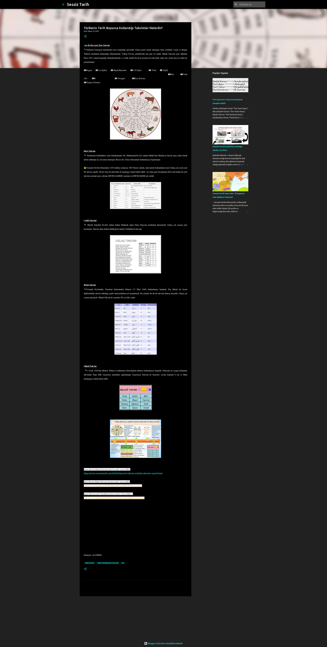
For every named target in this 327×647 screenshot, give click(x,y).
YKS (122, 563)
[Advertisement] (135, 618)
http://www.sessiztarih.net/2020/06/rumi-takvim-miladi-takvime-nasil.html (123, 473)
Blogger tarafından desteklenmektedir (165, 643)
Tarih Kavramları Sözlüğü (108, 563)
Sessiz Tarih (78, 4)
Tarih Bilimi (89, 563)
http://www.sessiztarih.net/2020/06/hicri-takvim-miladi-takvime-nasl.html (113, 485)
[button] (85, 36)
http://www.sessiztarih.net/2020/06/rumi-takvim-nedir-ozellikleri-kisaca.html (114, 498)
